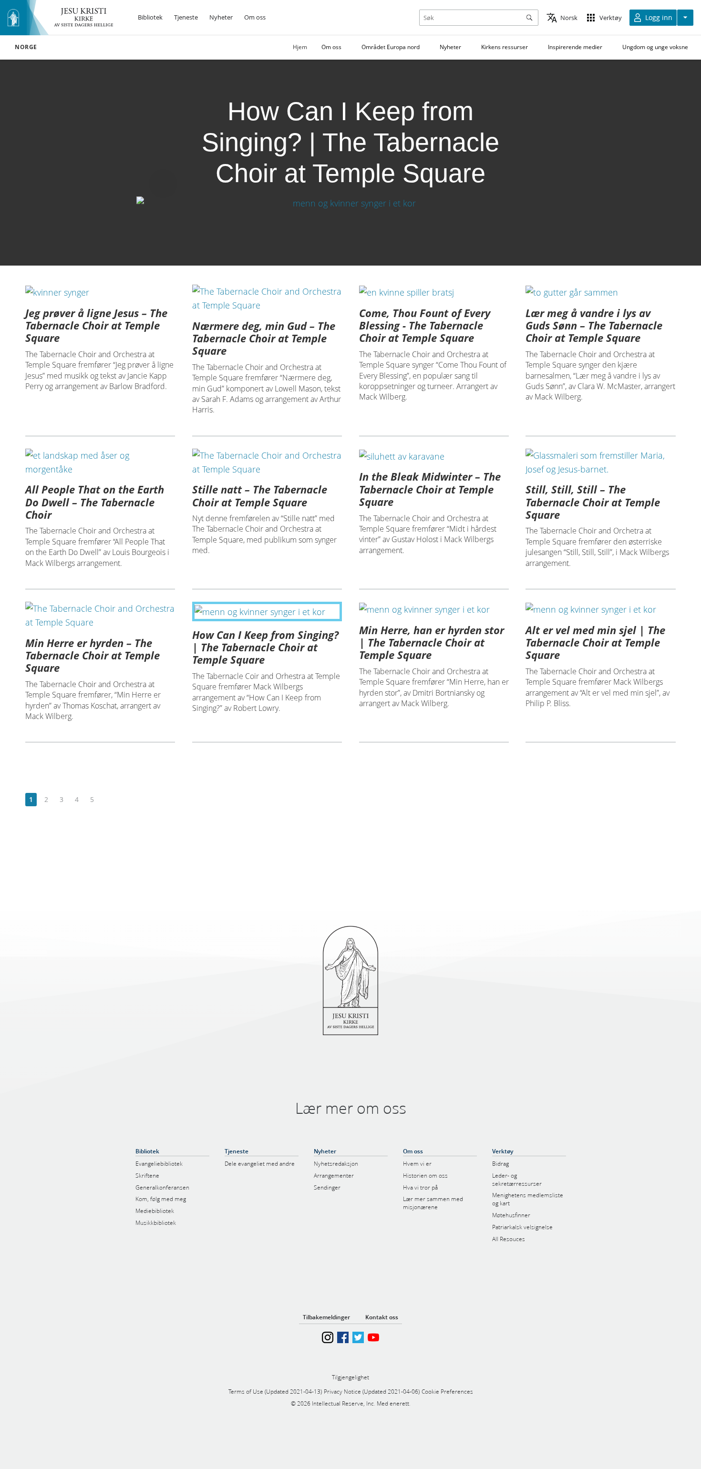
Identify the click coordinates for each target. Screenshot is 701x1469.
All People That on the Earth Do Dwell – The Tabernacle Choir (94, 502)
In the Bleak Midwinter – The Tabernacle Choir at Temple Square (430, 489)
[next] (107, 800)
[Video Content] (350, 202)
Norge (26, 47)
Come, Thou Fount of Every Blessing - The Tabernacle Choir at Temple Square (424, 325)
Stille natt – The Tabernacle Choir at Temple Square (259, 495)
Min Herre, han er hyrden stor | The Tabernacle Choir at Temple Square (431, 642)
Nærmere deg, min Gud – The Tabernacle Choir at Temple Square (263, 338)
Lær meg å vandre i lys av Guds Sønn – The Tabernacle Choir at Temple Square (594, 325)
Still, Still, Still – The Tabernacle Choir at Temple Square (593, 502)
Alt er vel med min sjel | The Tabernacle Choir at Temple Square (595, 642)
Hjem (300, 47)
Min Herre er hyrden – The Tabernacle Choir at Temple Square (92, 655)
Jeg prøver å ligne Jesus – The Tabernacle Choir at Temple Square (96, 325)
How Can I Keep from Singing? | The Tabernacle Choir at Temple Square (265, 647)
